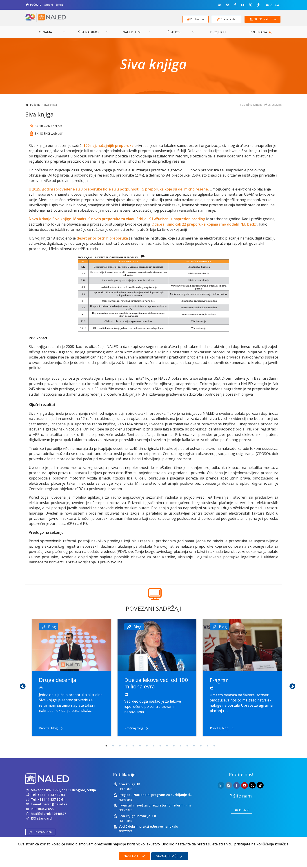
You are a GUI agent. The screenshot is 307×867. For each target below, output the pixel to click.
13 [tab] (187, 746)
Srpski (48, 4)
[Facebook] (235, 5)
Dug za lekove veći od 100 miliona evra (156, 683)
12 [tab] (180, 746)
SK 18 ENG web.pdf (48, 133)
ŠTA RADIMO (88, 32)
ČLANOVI (174, 32)
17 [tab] (214, 746)
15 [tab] (200, 746)
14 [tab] (194, 746)
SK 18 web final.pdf (48, 126)
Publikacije (124, 774)
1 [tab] (106, 746)
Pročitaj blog (48, 728)
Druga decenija (57, 679)
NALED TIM (131, 32)
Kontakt (274, 5)
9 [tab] (160, 746)
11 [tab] (173, 746)
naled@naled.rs (55, 804)
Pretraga (258, 32)
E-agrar (219, 680)
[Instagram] (227, 5)
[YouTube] (242, 5)
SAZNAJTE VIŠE (167, 856)
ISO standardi (42, 818)
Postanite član (43, 832)
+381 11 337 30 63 (51, 795)
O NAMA (45, 32)
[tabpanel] (71, 677)
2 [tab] (113, 746)
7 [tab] (147, 746)
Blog (52, 626)
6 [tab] (140, 746)
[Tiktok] (258, 4)
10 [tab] (167, 746)
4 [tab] (126, 746)
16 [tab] (207, 746)
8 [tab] (153, 746)
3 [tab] (120, 746)
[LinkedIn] (219, 5)
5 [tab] (133, 746)
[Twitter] (250, 4)
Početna (35, 105)
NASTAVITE (132, 856)
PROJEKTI (218, 32)
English (60, 4)
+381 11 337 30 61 (51, 799)
